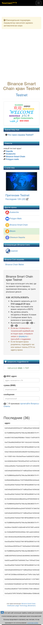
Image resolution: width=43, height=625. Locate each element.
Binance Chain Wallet (14, 264)
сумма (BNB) (10, 385)
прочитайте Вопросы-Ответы (21, 405)
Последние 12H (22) (15, 198)
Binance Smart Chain (19, 224)
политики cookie (32, 623)
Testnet (21, 94)
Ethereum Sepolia (17, 237)
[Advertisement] (21, 57)
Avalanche (14, 212)
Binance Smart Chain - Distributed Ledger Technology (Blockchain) (21, 604)
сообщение (9, 394)
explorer (14, 250)
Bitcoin (13, 231)
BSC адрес (10, 376)
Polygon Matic (16, 218)
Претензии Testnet (17, 195)
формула (23, 336)
